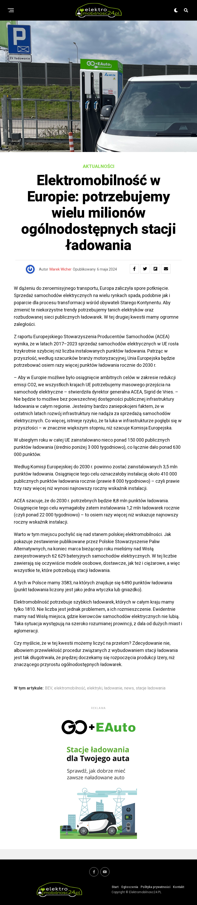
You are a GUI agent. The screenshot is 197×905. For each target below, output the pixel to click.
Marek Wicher (61, 269)
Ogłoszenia (129, 887)
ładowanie (113, 688)
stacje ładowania (150, 688)
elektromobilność (69, 688)
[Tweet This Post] (145, 268)
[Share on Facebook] (134, 268)
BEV (48, 688)
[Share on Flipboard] (155, 268)
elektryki (94, 688)
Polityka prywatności (155, 887)
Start (115, 887)
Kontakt (178, 887)
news (129, 688)
